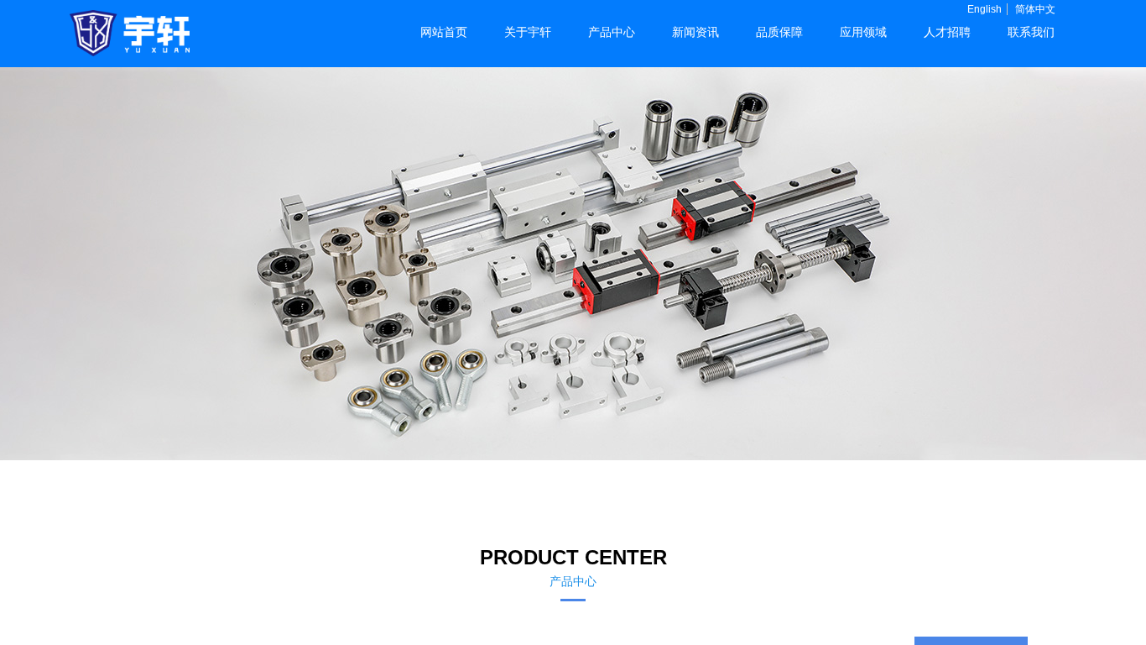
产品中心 (611, 32)
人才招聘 (947, 32)
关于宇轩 (527, 32)
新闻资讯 (695, 32)
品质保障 (779, 32)
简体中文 (1035, 9)
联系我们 (1031, 32)
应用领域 (863, 32)
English (984, 9)
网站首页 (443, 32)
